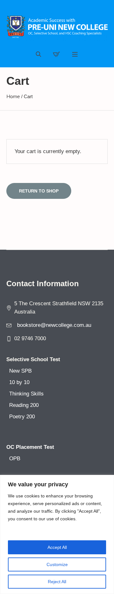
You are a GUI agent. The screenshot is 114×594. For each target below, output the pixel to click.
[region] (57, 534)
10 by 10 (19, 382)
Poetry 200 (22, 417)
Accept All (57, 547)
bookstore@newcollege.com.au (54, 325)
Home (13, 96)
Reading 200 (24, 405)
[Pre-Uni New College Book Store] (57, 27)
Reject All (57, 581)
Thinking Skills (26, 394)
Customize (57, 564)
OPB (14, 459)
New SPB (20, 371)
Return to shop (39, 190)
